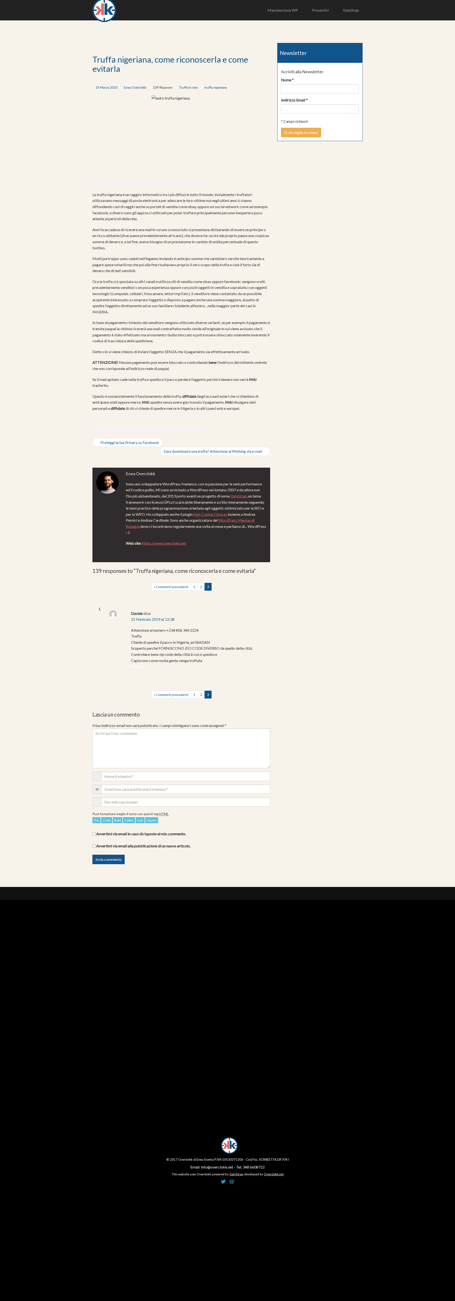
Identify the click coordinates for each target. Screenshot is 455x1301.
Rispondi (138, 666)
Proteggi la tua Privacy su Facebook (129, 442)
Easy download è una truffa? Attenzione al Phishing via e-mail (213, 451)
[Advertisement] (148, 178)
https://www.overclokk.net (164, 543)
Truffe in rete (188, 87)
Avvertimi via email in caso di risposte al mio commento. (141, 833)
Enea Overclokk (135, 87)
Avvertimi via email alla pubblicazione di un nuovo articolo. (143, 846)
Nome (287, 80)
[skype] (140, 550)
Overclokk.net (274, 1174)
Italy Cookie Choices (210, 514)
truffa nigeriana (215, 87)
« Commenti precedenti (171, 587)
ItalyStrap (239, 496)
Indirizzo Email (294, 100)
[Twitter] (129, 550)
